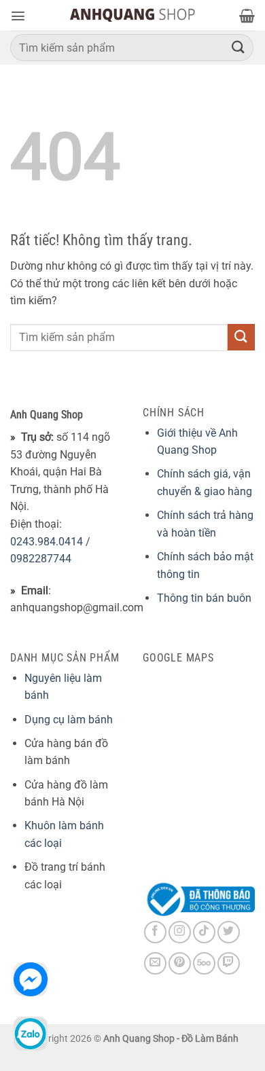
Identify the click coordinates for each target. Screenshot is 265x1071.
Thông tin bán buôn (204, 598)
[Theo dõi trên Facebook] (155, 932)
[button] (18, 16)
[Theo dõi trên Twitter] (228, 932)
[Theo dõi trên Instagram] (180, 932)
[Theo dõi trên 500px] (204, 963)
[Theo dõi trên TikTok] (204, 932)
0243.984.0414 (46, 541)
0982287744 (40, 558)
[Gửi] (238, 47)
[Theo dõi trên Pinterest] (180, 963)
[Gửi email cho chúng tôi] (155, 963)
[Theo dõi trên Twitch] (228, 963)
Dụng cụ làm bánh (68, 719)
